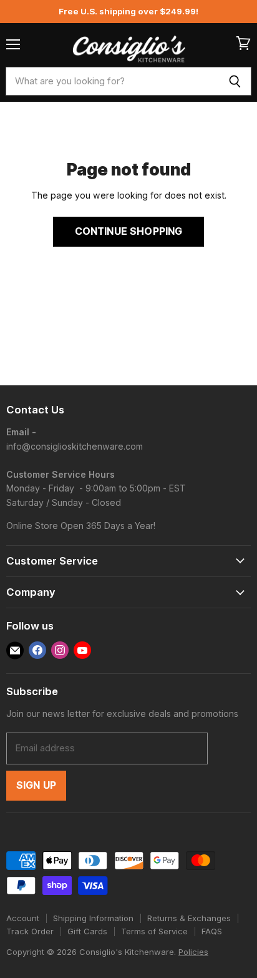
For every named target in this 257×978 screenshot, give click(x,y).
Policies (193, 952)
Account (22, 918)
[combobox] (112, 81)
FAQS (211, 931)
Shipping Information (93, 918)
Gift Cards (87, 931)
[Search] (234, 81)
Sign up (36, 785)
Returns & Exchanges (189, 918)
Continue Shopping (129, 231)
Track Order (30, 931)
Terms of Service (154, 931)
